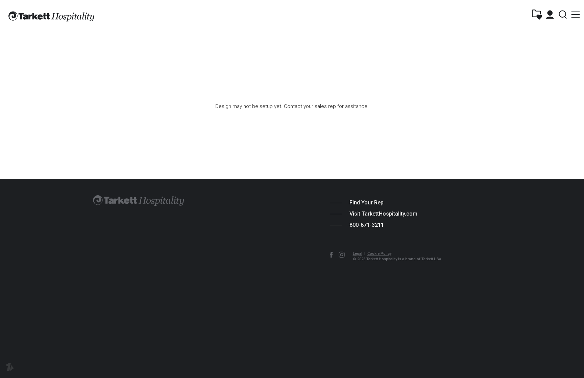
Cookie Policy (379, 253)
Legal (357, 253)
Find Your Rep (366, 202)
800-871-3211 (366, 225)
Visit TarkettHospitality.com (383, 213)
